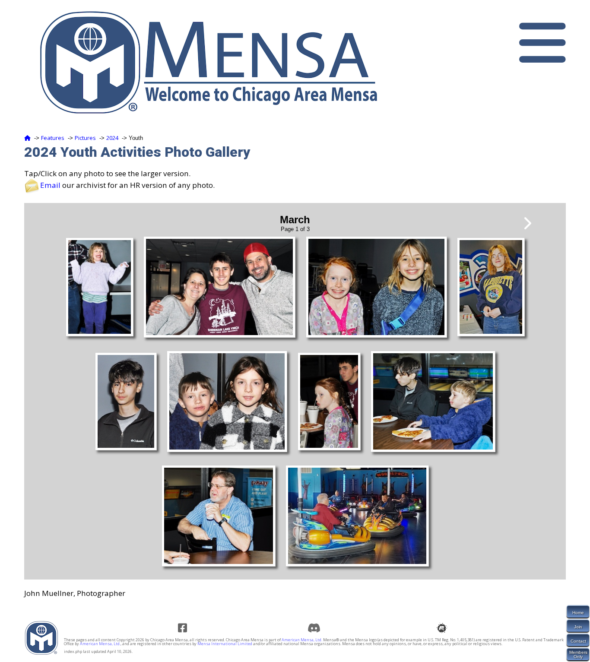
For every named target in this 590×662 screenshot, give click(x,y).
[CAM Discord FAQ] (315, 628)
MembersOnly (578, 654)
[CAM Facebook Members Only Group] (185, 628)
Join (578, 626)
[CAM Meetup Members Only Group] (444, 628)
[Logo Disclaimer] (41, 653)
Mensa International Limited (224, 643)
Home (578, 612)
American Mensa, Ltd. (302, 640)
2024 (112, 138)
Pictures (85, 138)
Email (50, 185)
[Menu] (542, 42)
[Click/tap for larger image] (99, 334)
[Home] (27, 138)
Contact (578, 641)
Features (52, 138)
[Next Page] (527, 223)
